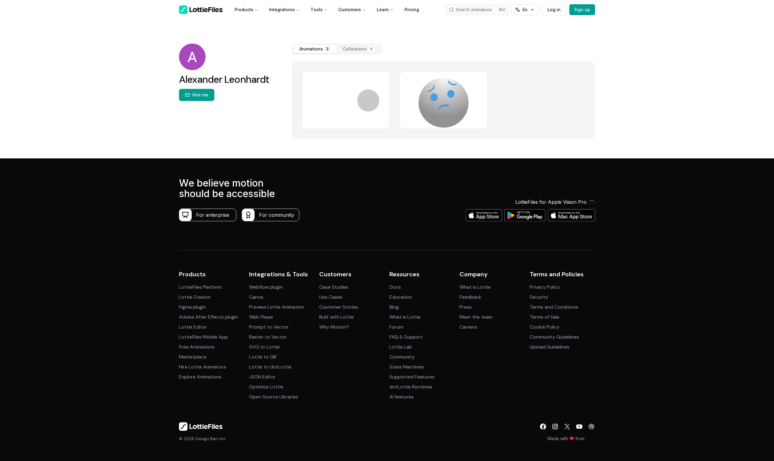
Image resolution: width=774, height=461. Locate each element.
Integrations (282, 9)
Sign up (582, 9)
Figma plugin (192, 307)
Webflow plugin (266, 287)
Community (402, 357)
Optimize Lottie (266, 387)
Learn (383, 9)
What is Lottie (405, 317)
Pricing (412, 9)
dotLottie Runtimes (410, 387)
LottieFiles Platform (200, 287)
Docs (395, 287)
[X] (567, 426)
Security (539, 297)
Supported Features (411, 377)
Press (466, 307)
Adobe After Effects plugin (208, 317)
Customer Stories (338, 307)
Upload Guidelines (549, 347)
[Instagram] (555, 426)
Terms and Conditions (554, 307)
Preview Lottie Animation (276, 307)
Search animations (474, 9)
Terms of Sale (544, 317)
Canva (256, 297)
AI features (401, 397)
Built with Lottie (336, 317)
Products (244, 9)
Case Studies (333, 287)
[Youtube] (579, 426)
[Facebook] (543, 426)
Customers (349, 9)
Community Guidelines (554, 337)
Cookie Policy (544, 327)
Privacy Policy (545, 287)
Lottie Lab (400, 347)
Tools (317, 9)
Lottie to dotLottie (270, 367)
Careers (468, 327)
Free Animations (197, 347)
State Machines (406, 367)
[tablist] (337, 49)
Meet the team (476, 317)
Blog (394, 307)
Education (400, 297)
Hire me (200, 94)
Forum (396, 327)
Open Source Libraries (273, 397)
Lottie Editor (193, 327)
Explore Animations (200, 377)
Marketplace (193, 357)
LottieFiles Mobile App (203, 337)
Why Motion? (334, 327)
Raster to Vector (268, 337)
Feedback (470, 297)
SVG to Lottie (264, 347)
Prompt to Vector (269, 327)
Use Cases (330, 297)
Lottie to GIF (263, 357)
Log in (554, 9)
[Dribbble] (591, 426)
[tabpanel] (443, 100)
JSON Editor (262, 377)
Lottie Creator (195, 297)
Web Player (261, 317)
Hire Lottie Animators (202, 367)
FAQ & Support (406, 337)
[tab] (315, 49)
